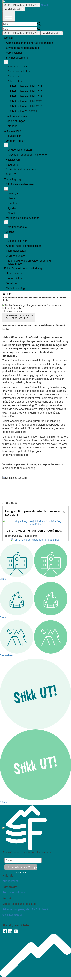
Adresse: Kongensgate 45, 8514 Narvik (25, 909)
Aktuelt (44, 5)
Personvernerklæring (14, 892)
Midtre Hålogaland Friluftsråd (21, 5)
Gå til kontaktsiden (13, 914)
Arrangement (10, 881)
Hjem (9, 294)
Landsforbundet (13, 9)
